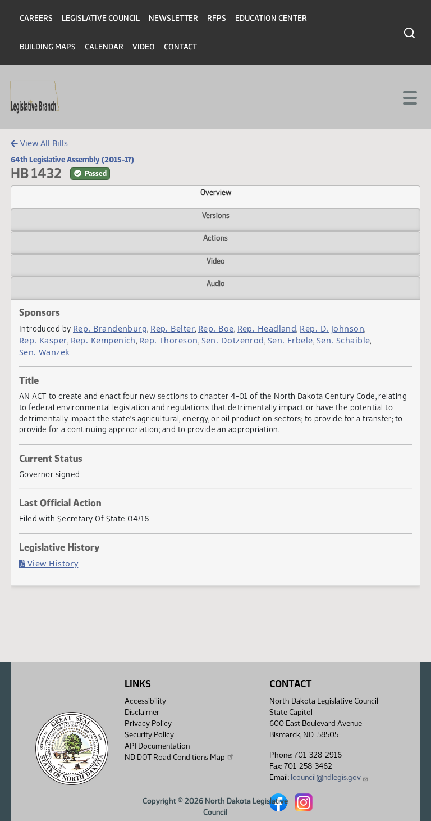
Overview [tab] (215, 192)
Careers (36, 18)
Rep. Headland (267, 328)
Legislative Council (101, 18)
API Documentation (157, 746)
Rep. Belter (172, 328)
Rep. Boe (216, 328)
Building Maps (48, 47)
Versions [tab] (216, 215)
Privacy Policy (148, 723)
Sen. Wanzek (44, 352)
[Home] (34, 97)
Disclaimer (142, 712)
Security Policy (149, 735)
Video (143, 47)
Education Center (271, 18)
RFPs (216, 18)
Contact (180, 47)
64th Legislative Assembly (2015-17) (72, 160)
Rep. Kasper (43, 340)
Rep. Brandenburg (110, 328)
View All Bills (43, 143)
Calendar (104, 47)
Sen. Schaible (343, 340)
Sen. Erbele (290, 340)
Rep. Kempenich (103, 340)
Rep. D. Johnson (332, 328)
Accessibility (145, 701)
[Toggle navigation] (409, 96)
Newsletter (173, 18)
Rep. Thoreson (168, 340)
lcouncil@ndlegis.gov (326, 777)
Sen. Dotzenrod (232, 340)
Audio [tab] (216, 283)
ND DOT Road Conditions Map (175, 757)
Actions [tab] (215, 237)
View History (52, 563)
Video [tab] (216, 260)
